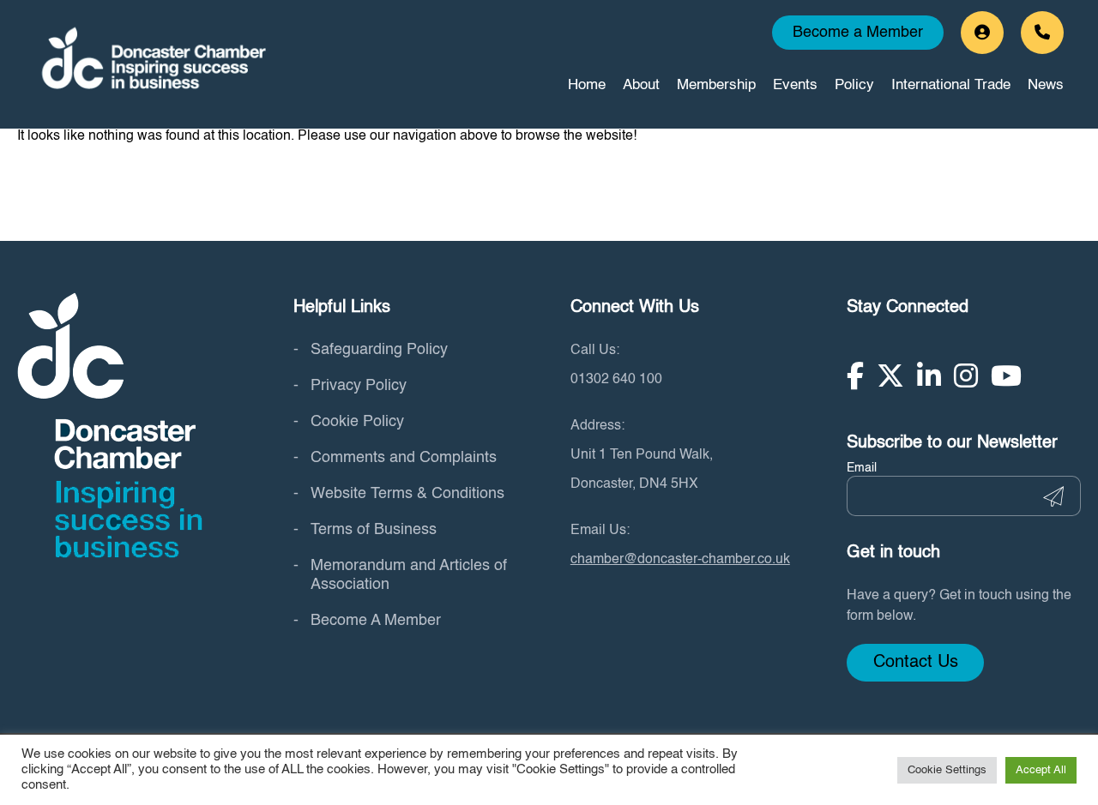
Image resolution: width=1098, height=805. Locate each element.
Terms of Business (374, 530)
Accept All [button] (1041, 770)
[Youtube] (1006, 375)
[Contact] (1042, 32)
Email (862, 468)
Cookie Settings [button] (947, 770)
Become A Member (376, 620)
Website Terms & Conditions (407, 494)
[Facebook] (855, 375)
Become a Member (858, 32)
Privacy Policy (359, 385)
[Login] (982, 32)
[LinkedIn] (929, 375)
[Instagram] (966, 375)
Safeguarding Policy (379, 349)
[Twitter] (890, 375)
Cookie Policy (357, 422)
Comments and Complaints (404, 458)
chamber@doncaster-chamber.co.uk (680, 560)
